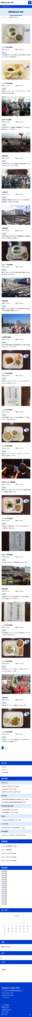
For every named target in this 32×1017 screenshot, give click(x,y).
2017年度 (4, 890)
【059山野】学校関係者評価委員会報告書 (14, 802)
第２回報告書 (10, 810)
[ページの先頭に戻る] (30, 1015)
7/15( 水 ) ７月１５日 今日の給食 (8, 857)
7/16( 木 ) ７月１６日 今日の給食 (8, 853)
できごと (4, 767)
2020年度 (4, 884)
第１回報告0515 (11, 812)
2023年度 (4, 878)
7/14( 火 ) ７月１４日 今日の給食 (8, 860)
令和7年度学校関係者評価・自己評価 (16, 799)
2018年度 (4, 888)
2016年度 (4, 892)
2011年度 (4, 902)
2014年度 (4, 896)
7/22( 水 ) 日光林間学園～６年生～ (9, 846)
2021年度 (4, 882)
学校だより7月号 (11, 786)
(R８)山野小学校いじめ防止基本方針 (13, 827)
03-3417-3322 (9, 993)
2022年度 (4, 880)
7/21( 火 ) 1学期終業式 (6, 850)
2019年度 (4, 886)
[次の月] (28, 915)
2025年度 (4, 873)
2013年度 (4, 898)
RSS (4, 969)
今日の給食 (5, 772)
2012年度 (4, 900)
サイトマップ (6, 997)
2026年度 (4, 871)
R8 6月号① (9, 789)
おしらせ (5, 769)
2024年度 (4, 876)
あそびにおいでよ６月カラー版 (14, 835)
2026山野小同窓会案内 (12, 820)
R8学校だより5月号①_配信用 (11, 792)
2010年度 (4, 904)
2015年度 (4, 894)
